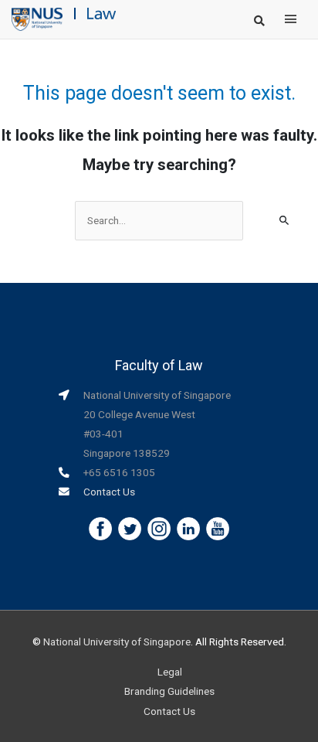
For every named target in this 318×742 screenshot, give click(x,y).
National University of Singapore (117, 641)
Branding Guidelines (169, 691)
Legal (169, 671)
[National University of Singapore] (37, 18)
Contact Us (109, 491)
